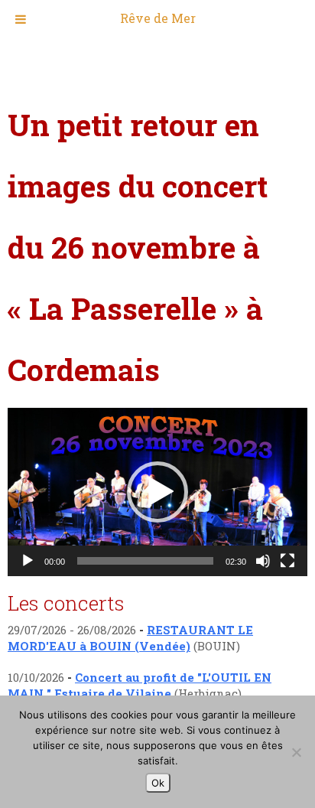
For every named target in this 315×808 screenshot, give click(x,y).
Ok (157, 783)
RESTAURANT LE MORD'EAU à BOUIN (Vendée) (130, 637)
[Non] (296, 752)
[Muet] (263, 561)
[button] (157, 492)
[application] (157, 492)
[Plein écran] (287, 561)
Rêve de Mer (158, 18)
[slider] (145, 561)
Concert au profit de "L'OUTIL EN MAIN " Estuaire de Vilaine (139, 685)
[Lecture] (27, 561)
